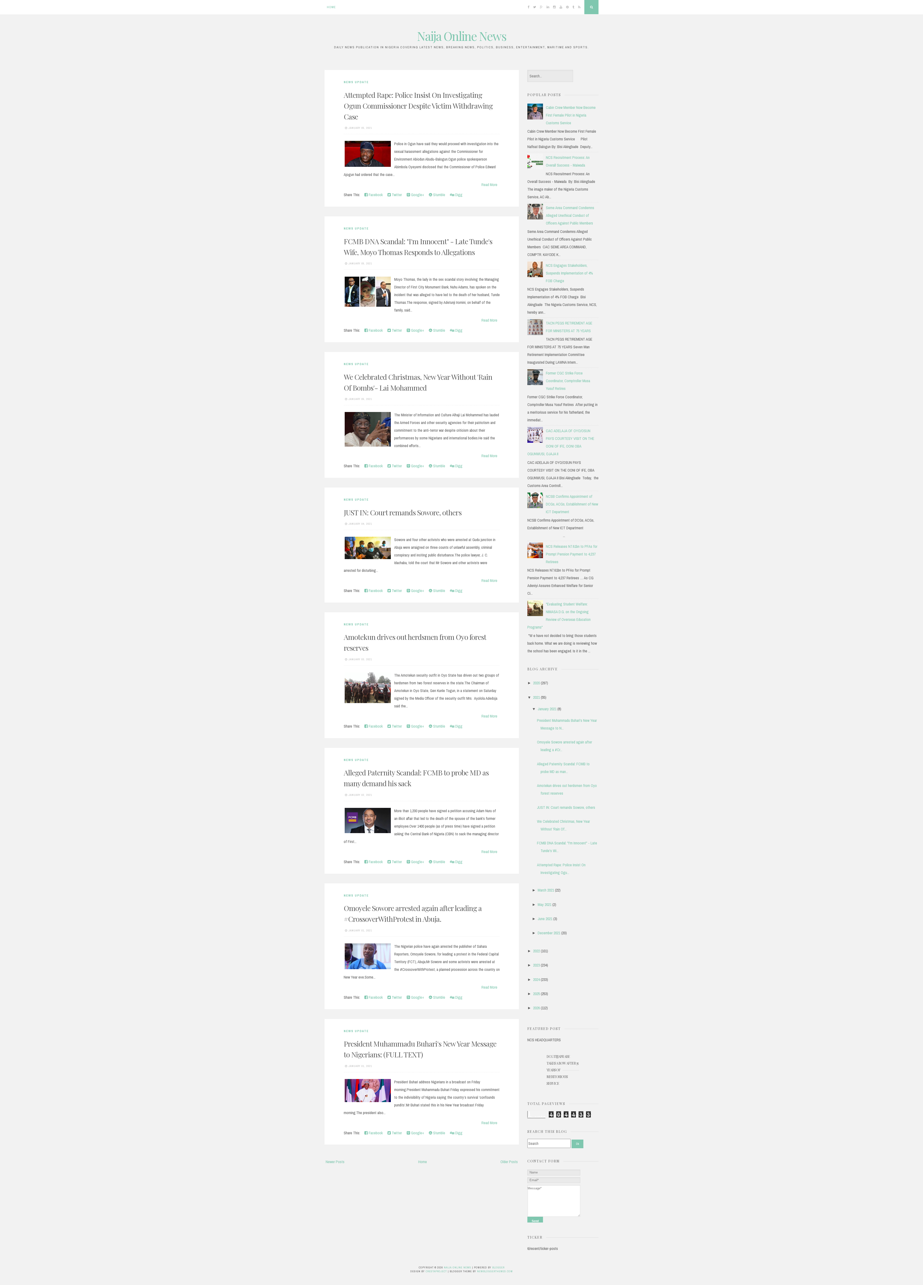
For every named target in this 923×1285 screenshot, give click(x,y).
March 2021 (546, 890)
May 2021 (544, 904)
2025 (536, 993)
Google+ (417, 194)
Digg (458, 194)
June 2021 (545, 918)
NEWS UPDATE (356, 82)
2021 (536, 697)
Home (331, 7)
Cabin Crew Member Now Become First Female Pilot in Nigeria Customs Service (571, 115)
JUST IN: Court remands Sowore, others (403, 512)
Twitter (396, 194)
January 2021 (547, 708)
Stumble (438, 194)
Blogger (498, 1267)
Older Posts (509, 1161)
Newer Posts (335, 1161)
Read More (489, 184)
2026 (536, 1008)
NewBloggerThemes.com (495, 1271)
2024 (536, 979)
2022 (536, 951)
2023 (536, 965)
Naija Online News (461, 36)
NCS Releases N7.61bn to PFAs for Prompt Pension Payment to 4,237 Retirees (571, 554)
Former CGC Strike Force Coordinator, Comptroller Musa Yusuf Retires (568, 380)
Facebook (375, 194)
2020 (536, 683)
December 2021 (549, 933)
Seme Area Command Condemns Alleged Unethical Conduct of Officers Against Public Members (570, 215)
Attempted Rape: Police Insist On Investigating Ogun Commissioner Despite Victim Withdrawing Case (418, 105)
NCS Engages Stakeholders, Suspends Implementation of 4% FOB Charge (569, 273)
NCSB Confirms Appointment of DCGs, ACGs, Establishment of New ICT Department (572, 504)
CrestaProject (436, 1271)
